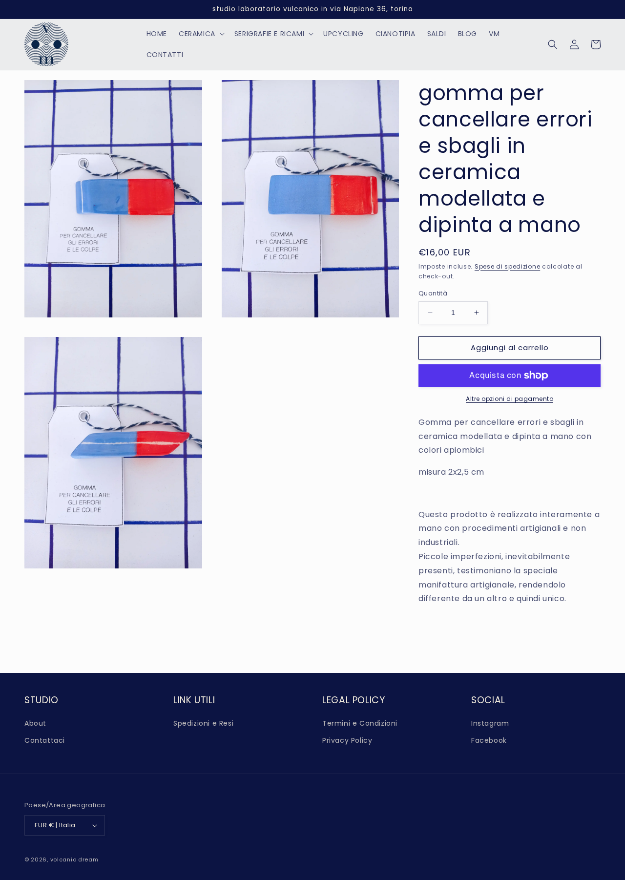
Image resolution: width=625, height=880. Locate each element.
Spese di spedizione (507, 266)
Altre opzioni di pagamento (509, 399)
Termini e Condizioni (359, 723)
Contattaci (44, 740)
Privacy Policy (347, 740)
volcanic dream (74, 859)
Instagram (490, 723)
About (35, 723)
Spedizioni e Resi (203, 723)
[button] (201, 33)
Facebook (489, 740)
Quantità (432, 293)
